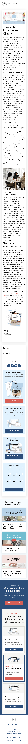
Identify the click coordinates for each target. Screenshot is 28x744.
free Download (14, 400)
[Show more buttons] (23, 22)
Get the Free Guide (13, 602)
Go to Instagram (14, 489)
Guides (14, 729)
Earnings (9, 737)
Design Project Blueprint (14, 731)
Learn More (14, 649)
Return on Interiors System (14, 733)
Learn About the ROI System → (14, 456)
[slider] (13, 22)
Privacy (19, 737)
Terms (14, 737)
